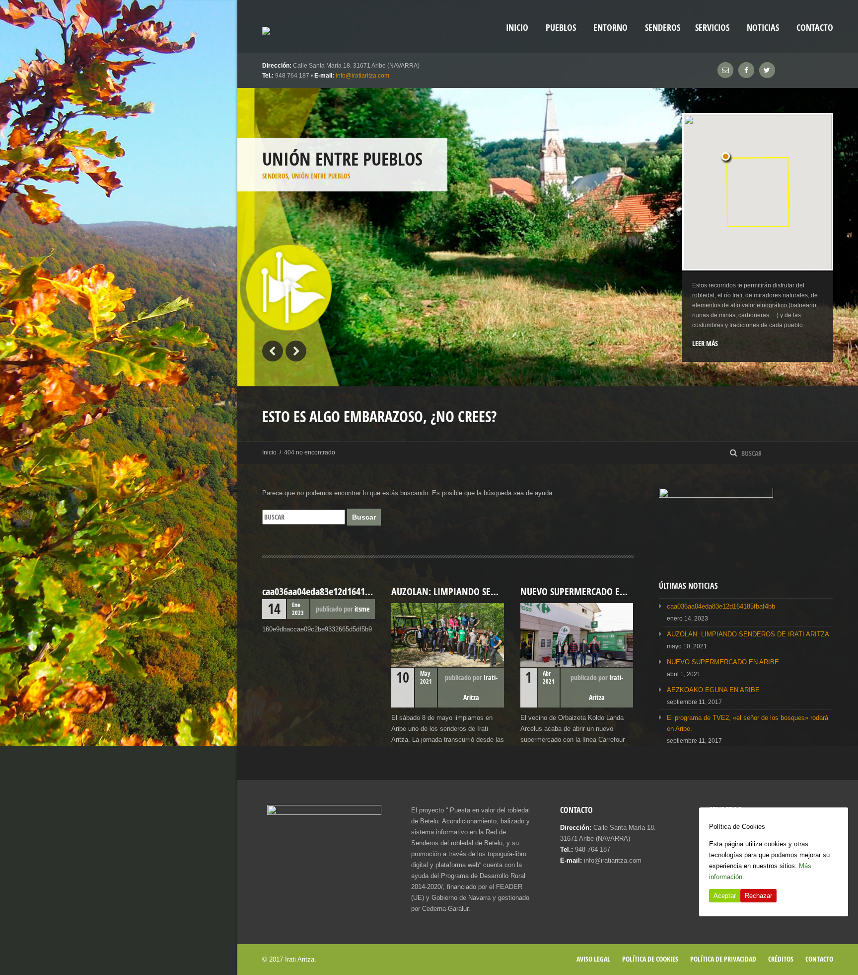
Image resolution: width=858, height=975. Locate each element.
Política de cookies (650, 959)
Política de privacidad (723, 959)
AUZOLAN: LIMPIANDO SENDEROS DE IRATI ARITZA (748, 634)
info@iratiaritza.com (362, 75)
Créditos (780, 959)
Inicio (269, 452)
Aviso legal (593, 959)
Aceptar (725, 895)
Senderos (662, 27)
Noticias (763, 27)
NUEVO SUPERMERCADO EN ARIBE (723, 662)
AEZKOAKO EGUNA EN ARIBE (713, 690)
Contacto (814, 27)
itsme (362, 609)
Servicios (712, 27)
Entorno (610, 27)
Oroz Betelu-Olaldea (291, 198)
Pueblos (561, 27)
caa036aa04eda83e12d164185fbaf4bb (721, 606)
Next (296, 351)
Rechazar (758, 895)
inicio (517, 27)
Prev (272, 351)
